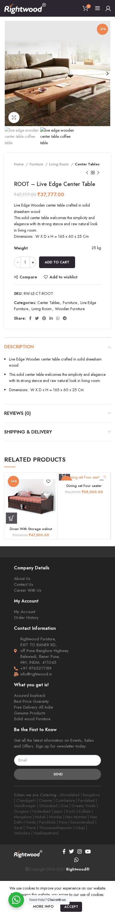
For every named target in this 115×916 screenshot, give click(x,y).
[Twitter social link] (36, 318)
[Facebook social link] (30, 318)
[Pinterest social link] (44, 318)
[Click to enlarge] (14, 117)
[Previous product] (87, 172)
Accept (71, 906)
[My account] (108, 8)
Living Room (59, 164)
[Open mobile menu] (97, 8)
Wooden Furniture (70, 309)
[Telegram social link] (64, 318)
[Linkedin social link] (51, 318)
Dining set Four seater (84, 485)
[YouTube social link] (87, 851)
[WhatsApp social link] (57, 318)
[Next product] (98, 172)
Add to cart (57, 262)
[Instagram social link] (79, 851)
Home (19, 164)
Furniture (37, 164)
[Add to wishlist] (48, 481)
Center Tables (87, 164)
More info (43, 906)
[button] (11, 518)
